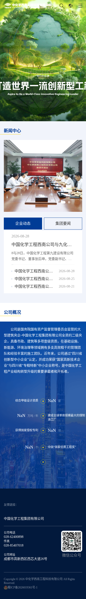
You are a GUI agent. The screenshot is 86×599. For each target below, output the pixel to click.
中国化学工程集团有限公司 (24, 518)
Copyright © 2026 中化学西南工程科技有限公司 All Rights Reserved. (39, 581)
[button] (70, 6)
